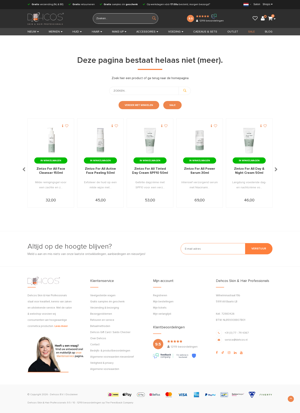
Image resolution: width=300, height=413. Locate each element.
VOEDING (174, 31)
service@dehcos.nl (236, 340)
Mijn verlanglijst (162, 314)
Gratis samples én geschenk (107, 301)
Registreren (160, 295)
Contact (95, 344)
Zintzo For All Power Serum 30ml (199, 170)
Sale (172, 105)
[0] (270, 18)
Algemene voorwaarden (104, 369)
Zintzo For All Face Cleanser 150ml (51, 170)
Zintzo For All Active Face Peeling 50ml (100, 170)
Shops (266, 4)
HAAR (95, 31)
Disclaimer (72, 394)
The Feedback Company (119, 403)
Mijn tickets (160, 307)
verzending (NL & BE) (47, 4)
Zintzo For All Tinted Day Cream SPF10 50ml (150, 170)
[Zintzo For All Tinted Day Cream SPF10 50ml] (150, 140)
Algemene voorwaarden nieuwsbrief (112, 357)
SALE (251, 31)
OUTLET (232, 31)
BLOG (268, 31)
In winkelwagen (50, 160)
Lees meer (61, 326)
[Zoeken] (185, 91)
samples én (121, 4)
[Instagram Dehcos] (229, 353)
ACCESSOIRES (146, 31)
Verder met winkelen (139, 105)
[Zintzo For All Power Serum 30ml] (199, 140)
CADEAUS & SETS (205, 31)
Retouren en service (102, 320)
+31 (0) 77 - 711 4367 (237, 333)
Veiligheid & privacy (101, 363)
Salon (256, 4)
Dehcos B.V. (57, 394)
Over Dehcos (98, 338)
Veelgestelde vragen (103, 295)
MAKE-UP (118, 31)
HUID (75, 31)
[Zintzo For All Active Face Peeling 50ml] (100, 140)
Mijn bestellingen (163, 301)
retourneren (83, 4)
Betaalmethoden (100, 326)
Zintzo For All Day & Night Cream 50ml (249, 170)
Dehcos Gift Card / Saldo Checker (110, 332)
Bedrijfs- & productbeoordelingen (110, 350)
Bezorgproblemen (101, 314)
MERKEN (54, 31)
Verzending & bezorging (104, 307)
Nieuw (32, 31)
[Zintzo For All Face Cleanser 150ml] (51, 140)
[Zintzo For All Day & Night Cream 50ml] (249, 140)
